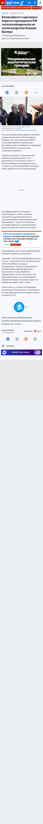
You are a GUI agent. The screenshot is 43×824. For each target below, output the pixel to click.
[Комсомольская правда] (13, 3)
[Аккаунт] (40, 3)
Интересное (10, 346)
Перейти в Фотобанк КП (27, 130)
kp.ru (39, 331)
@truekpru (16, 324)
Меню (3, 3)
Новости (36, 8)
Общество (5, 13)
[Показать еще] (35, 92)
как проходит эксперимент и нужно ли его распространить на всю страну (21, 237)
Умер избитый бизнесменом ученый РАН (16, 8)
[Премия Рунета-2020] (22, 3)
